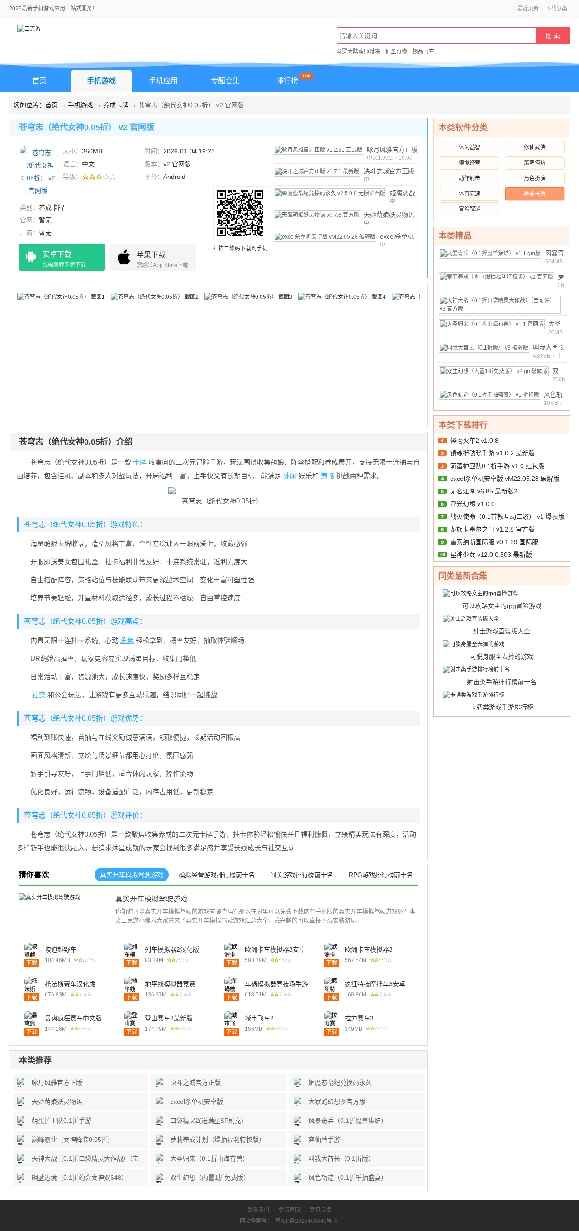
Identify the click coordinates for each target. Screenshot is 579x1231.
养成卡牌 (115, 105)
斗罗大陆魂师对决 (358, 51)
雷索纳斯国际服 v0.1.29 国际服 (494, 542)
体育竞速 (469, 194)
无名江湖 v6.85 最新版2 (483, 491)
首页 (39, 81)
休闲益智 (469, 147)
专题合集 (225, 81)
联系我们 (258, 1210)
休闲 (290, 475)
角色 (127, 640)
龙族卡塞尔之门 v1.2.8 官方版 (492, 529)
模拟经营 (469, 163)
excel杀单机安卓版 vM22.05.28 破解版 (505, 478)
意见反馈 (321, 1210)
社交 (39, 695)
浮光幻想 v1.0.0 (472, 504)
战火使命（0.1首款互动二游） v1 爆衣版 (507, 516)
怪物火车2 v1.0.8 (474, 440)
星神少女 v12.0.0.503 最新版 (491, 554)
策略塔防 (535, 163)
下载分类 (556, 8)
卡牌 (140, 462)
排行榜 (287, 81)
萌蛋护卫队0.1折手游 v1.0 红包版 (497, 465)
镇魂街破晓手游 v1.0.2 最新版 (492, 453)
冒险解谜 (469, 209)
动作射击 (469, 178)
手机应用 (163, 81)
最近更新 (528, 8)
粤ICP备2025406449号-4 (306, 1221)
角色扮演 (535, 178)
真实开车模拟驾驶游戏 (151, 899)
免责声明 (289, 1210)
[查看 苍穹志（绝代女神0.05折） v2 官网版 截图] (38, 171)
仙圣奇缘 (396, 51)
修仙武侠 (535, 147)
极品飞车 (423, 51)
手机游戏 (101, 81)
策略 (327, 475)
